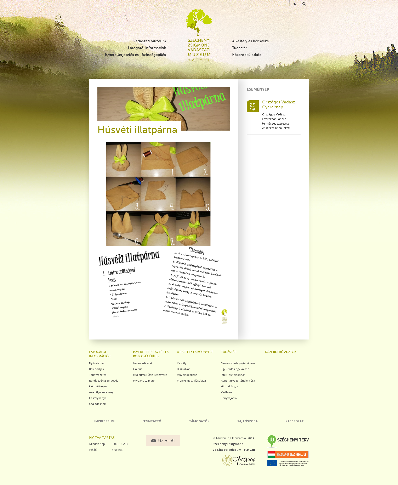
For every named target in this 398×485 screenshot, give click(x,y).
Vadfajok (226, 392)
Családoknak (97, 404)
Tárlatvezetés (98, 375)
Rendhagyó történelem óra (238, 380)
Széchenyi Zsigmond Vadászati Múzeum (199, 22)
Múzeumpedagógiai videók (238, 363)
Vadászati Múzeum (149, 41)
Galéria (137, 369)
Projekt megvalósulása (191, 380)
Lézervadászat (142, 363)
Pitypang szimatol (144, 380)
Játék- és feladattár (233, 375)
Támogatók (199, 421)
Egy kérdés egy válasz (235, 369)
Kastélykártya (98, 398)
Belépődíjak (96, 369)
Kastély (181, 363)
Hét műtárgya (229, 386)
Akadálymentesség (101, 392)
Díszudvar (183, 369)
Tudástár (239, 48)
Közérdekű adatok (247, 55)
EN (294, 4)
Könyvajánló (229, 398)
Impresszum (104, 421)
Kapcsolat (294, 421)
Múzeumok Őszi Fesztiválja (150, 375)
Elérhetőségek (98, 386)
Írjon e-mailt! (166, 440)
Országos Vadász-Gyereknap (279, 104)
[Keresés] (304, 4)
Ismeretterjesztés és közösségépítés (135, 55)
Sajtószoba (247, 421)
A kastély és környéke (250, 41)
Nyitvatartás (96, 363)
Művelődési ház (187, 375)
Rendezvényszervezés (103, 380)
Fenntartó (151, 421)
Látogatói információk (147, 48)
